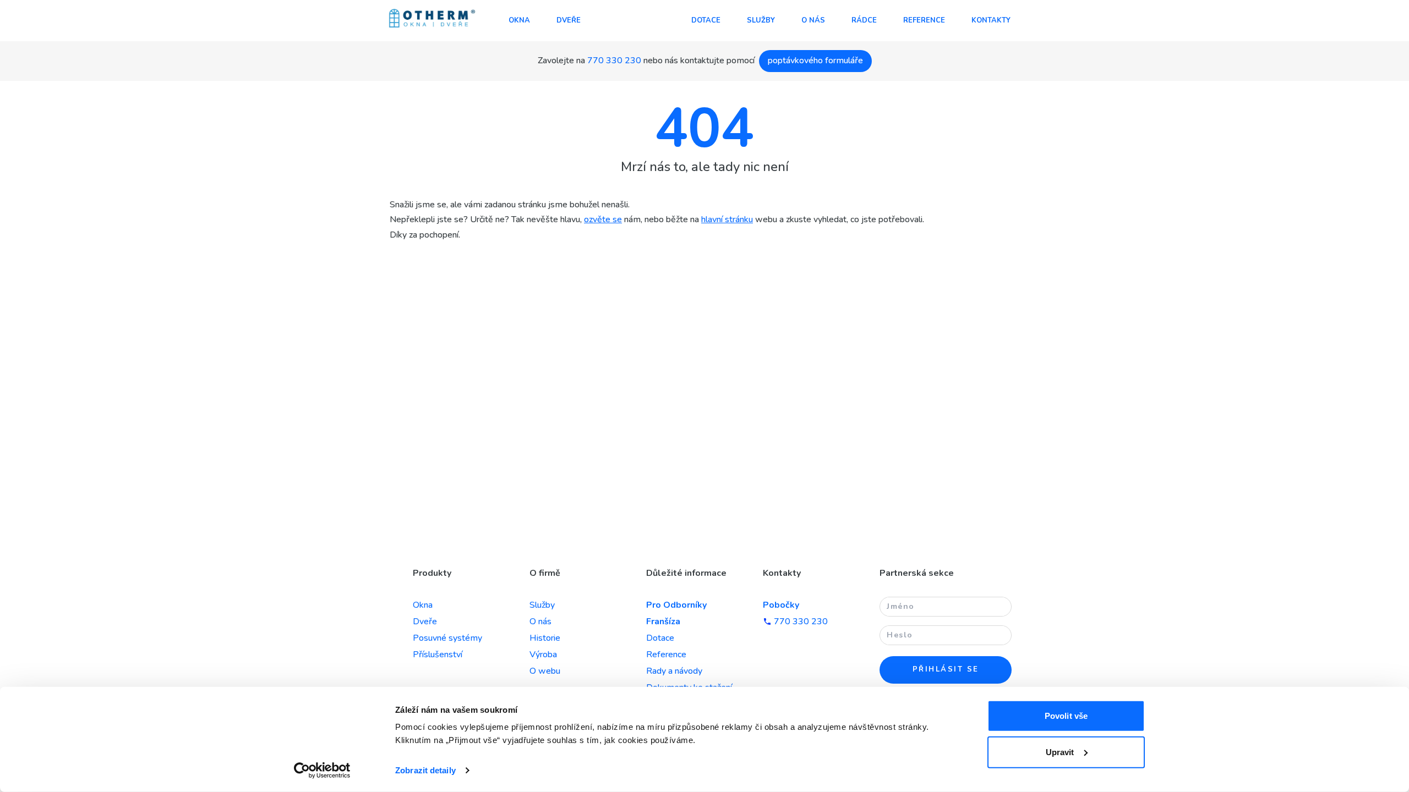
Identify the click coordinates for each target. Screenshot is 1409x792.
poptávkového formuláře (815, 60)
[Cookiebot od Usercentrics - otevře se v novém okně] (322, 770)
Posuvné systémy (447, 638)
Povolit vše (1066, 716)
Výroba (543, 654)
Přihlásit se (946, 669)
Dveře (568, 20)
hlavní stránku (727, 219)
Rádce (864, 20)
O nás (813, 20)
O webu (544, 671)
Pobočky (781, 605)
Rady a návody (674, 671)
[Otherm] (432, 19)
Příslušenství (437, 654)
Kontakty (991, 20)
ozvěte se (603, 219)
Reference (924, 20)
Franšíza (663, 621)
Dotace (705, 20)
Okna (519, 20)
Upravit (1060, 751)
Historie (544, 638)
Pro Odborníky (676, 605)
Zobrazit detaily (425, 770)
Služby (761, 20)
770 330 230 (614, 60)
